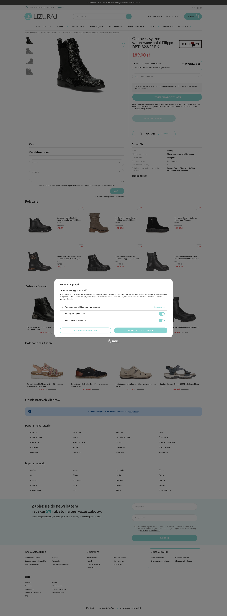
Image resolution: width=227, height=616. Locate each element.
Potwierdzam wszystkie (140, 330)
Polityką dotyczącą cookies (120, 294)
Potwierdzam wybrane (85, 330)
